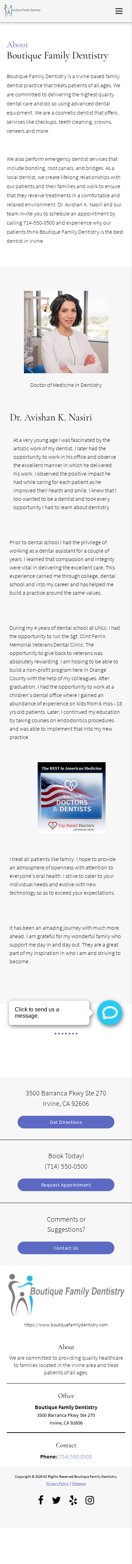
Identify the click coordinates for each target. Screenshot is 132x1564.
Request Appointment (66, 1185)
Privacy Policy (57, 1483)
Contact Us (66, 1248)
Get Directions (66, 1122)
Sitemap (79, 1483)
